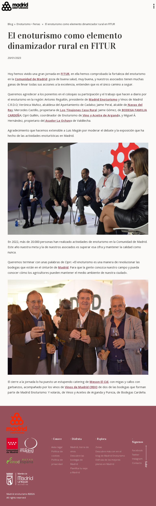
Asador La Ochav (57, 120)
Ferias (36, 24)
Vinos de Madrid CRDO (81, 387)
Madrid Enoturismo (103, 99)
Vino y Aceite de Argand (100, 115)
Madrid (63, 267)
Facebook (137, 450)
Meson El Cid (99, 382)
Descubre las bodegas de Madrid (77, 459)
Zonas (98, 447)
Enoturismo (24, 24)
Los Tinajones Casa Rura (77, 110)
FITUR (65, 74)
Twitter (135, 454)
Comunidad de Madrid (31, 79)
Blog (10, 24)
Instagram (137, 458)
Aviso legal (56, 447)
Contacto (137, 463)
